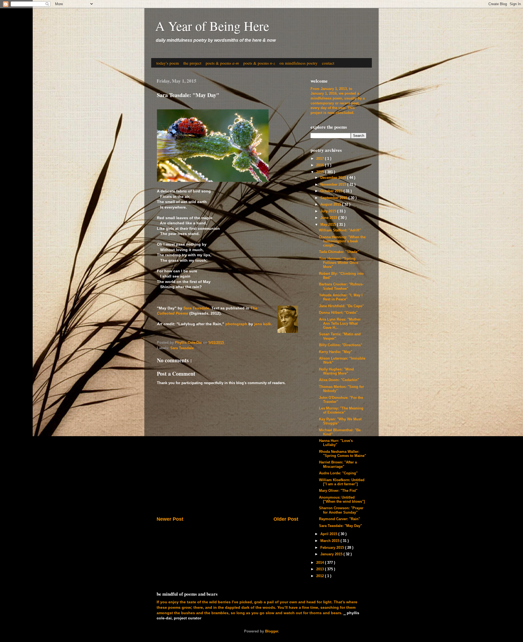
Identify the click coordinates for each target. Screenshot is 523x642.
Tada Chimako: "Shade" (339, 252)
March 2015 (330, 541)
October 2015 (331, 191)
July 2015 (328, 211)
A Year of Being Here (212, 25)
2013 (320, 569)
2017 (320, 159)
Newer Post (170, 519)
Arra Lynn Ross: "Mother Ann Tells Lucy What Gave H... (340, 324)
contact (328, 63)
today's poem (167, 63)
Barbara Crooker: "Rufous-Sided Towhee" (341, 286)
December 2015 (333, 178)
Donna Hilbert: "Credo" (338, 313)
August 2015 (331, 204)
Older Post (285, 519)
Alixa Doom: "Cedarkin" (339, 380)
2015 (320, 172)
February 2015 (332, 548)
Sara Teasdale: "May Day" (340, 526)
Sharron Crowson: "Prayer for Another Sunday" (341, 510)
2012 (320, 576)
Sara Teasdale (182, 348)
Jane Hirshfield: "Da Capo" (341, 306)
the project (192, 63)
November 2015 (333, 184)
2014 (320, 563)
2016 (320, 165)
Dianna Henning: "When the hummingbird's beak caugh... (342, 241)
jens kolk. (263, 324)
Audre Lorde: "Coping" (338, 473)
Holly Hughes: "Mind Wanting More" (336, 371)
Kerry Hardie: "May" (335, 352)
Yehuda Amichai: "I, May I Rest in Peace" (341, 297)
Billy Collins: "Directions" (340, 345)
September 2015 (334, 198)
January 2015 (331, 554)
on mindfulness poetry (298, 63)
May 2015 (328, 225)
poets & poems (222, 63)
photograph (236, 324)
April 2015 (329, 534)
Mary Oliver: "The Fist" (338, 491)
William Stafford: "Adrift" (340, 230)
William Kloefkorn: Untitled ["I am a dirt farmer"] (341, 482)
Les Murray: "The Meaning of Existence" (341, 410)
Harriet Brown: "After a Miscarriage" (338, 464)
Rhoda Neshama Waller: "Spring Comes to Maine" (342, 454)
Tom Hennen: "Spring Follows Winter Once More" (338, 263)
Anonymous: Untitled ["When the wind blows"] (342, 500)
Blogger (271, 631)
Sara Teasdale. (196, 308)
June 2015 (329, 218)
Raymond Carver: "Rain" (339, 519)
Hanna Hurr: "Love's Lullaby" (336, 443)
